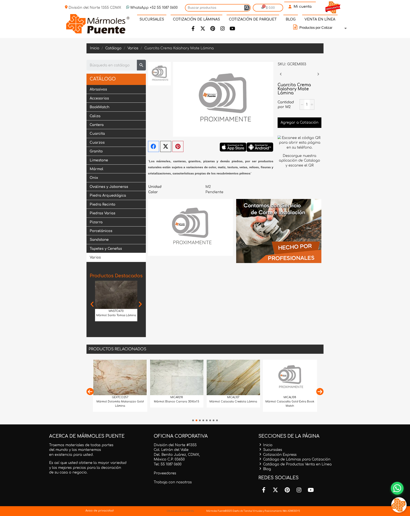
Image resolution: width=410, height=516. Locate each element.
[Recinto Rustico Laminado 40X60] (281, 76)
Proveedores (165, 473)
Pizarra (96, 222)
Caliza (95, 116)
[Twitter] (203, 29)
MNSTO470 (116, 311)
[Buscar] (247, 7)
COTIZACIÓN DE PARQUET (253, 19)
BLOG (291, 19)
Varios (95, 257)
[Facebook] (193, 29)
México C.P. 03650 (169, 459)
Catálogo (103, 79)
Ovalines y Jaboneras (109, 187)
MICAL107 (233, 397)
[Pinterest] (213, 29)
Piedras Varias (102, 213)
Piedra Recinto (102, 204)
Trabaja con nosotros (173, 482)
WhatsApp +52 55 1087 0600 (153, 8)
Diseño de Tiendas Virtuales (247, 511)
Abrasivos (98, 89)
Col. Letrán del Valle (171, 450)
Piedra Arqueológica (108, 195)
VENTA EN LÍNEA (320, 19)
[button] (92, 304)
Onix (94, 178)
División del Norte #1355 (175, 445)
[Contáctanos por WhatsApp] (397, 488)
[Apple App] (233, 147)
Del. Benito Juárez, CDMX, (177, 455)
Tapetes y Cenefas (106, 249)
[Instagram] (222, 29)
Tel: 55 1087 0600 (168, 464)
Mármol (96, 169)
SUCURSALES (151, 19)
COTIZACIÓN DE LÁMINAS (196, 19)
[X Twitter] (165, 146)
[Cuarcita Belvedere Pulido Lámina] (318, 76)
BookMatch (99, 107)
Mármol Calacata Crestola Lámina (233, 401)
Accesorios (99, 98)
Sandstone (99, 240)
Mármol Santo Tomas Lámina (116, 315)
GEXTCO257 (120, 397)
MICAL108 (290, 397)
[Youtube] (232, 29)
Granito (96, 151)
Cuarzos (97, 143)
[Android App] (259, 147)
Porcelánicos (101, 231)
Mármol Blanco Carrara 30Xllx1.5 (176, 401)
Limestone (99, 160)
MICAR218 (176, 397)
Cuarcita (97, 134)
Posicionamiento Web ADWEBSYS (282, 511)
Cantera (97, 125)
